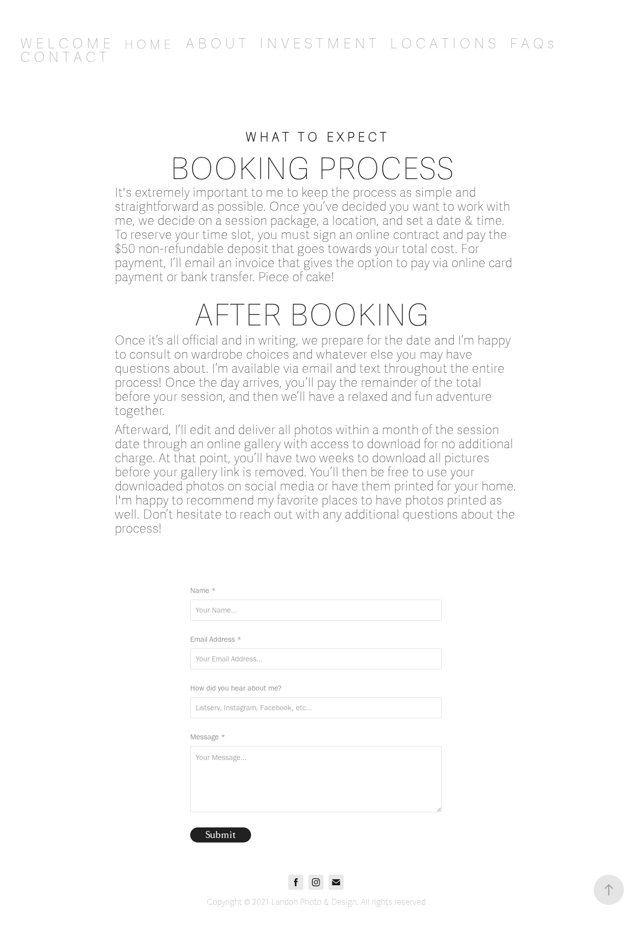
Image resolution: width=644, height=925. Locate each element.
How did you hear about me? (236, 688)
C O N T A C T (63, 57)
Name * (203, 591)
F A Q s (532, 43)
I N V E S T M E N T (318, 43)
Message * (207, 737)
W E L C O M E (65, 43)
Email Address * (216, 639)
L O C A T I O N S (443, 43)
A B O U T (216, 43)
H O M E (147, 44)
